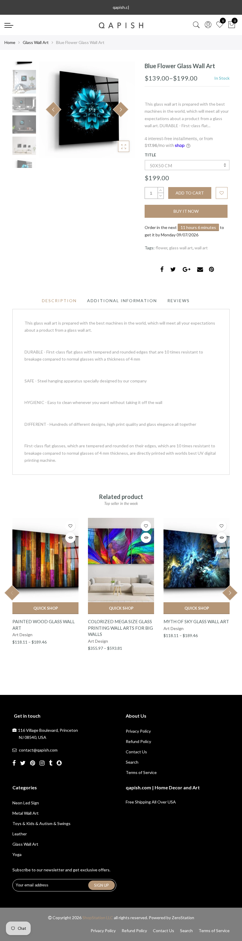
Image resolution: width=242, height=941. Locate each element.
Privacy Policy (138, 731)
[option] (87, 110)
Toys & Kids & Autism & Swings (41, 823)
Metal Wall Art (25, 813)
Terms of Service (141, 772)
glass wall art (181, 247)
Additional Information (122, 300)
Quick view (70, 538)
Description (59, 300)
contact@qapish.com (38, 749)
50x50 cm (161, 165)
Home (9, 42)
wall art (201, 247)
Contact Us (136, 751)
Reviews (178, 300)
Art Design (22, 634)
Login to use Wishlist (222, 193)
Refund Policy (138, 741)
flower (161, 247)
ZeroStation (183, 917)
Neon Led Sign (25, 802)
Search (132, 762)
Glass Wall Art (36, 42)
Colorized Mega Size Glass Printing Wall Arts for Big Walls (120, 628)
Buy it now (186, 211)
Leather (19, 833)
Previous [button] (53, 109)
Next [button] (121, 109)
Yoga (17, 854)
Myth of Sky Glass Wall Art (196, 621)
